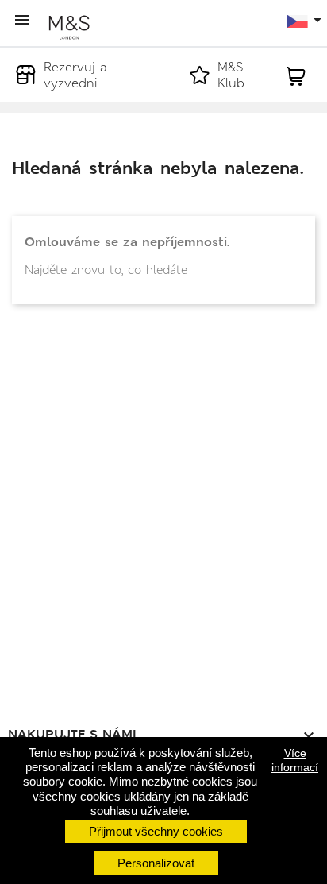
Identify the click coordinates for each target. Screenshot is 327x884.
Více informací (294, 760)
